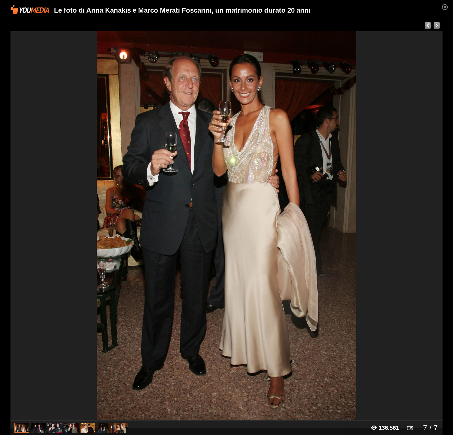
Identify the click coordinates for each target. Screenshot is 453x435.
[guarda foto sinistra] (53, 226)
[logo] (29, 9)
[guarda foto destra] (270, 226)
